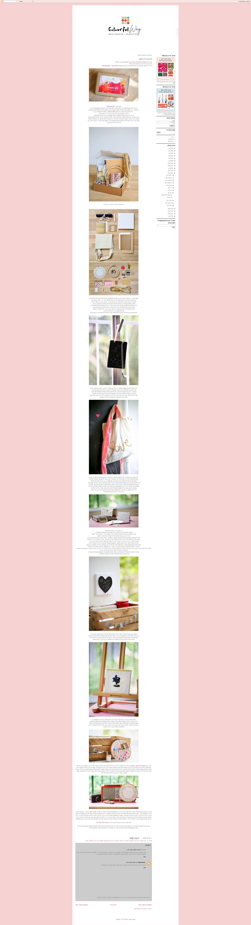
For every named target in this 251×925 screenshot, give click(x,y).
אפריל (170, 200)
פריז (98, 840)
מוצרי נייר (125, 840)
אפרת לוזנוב (111, 111)
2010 (171, 216)
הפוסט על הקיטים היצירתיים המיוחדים (135, 62)
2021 (171, 156)
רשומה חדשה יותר (145, 905)
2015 (171, 170)
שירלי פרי (96, 110)
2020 (171, 158)
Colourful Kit (111, 106)
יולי (171, 188)
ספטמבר (169, 183)
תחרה (87, 840)
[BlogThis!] (136, 838)
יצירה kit (137, 840)
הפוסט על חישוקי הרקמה (138, 765)
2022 (171, 153)
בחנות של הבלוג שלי (102, 822)
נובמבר (169, 178)
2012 (171, 211)
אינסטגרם (171, 139)
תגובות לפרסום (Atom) (140, 908)
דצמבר (169, 175)
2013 (171, 208)
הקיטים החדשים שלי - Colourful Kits (112, 65)
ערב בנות (112, 840)
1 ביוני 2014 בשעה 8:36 (135, 862)
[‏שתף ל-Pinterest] (131, 838)
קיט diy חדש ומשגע (166, 195)
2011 (171, 213)
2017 (171, 165)
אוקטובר (169, 180)
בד (147, 840)
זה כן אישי (169, 197)
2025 (171, 148)
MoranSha (141, 862)
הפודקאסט (171, 141)
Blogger (118, 919)
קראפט (91, 840)
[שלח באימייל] (138, 838)
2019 (171, 161)
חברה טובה (143, 840)
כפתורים (131, 840)
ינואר (170, 205)
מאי (170, 193)
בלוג (172, 137)
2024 (171, 151)
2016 (171, 168)
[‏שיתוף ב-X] (134, 838)
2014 (171, 173)
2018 (171, 163)
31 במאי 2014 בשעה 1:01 (134, 850)
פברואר (169, 203)
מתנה (121, 840)
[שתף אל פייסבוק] (132, 838)
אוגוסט (170, 185)
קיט (95, 840)
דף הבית (113, 905)
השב (144, 856)
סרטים (117, 840)
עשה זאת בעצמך (104, 840)
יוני (171, 190)
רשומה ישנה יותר (81, 905)
